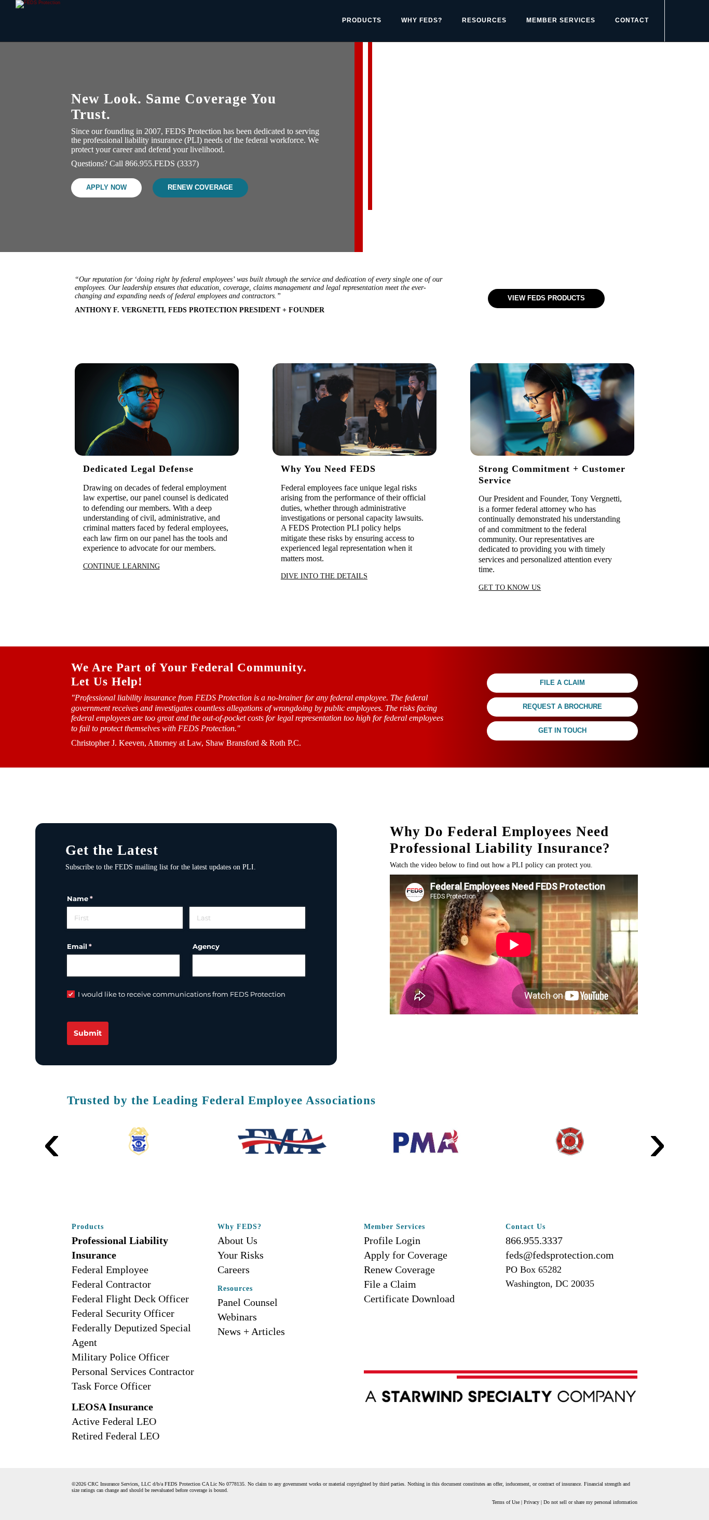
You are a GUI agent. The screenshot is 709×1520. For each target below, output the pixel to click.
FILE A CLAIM (562, 682)
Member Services (560, 20)
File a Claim (390, 1284)
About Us (237, 1240)
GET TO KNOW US (510, 587)
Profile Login (392, 1240)
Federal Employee (110, 1269)
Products (361, 20)
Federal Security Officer (123, 1313)
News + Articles (251, 1331)
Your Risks (240, 1255)
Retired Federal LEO (115, 1436)
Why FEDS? (421, 20)
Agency (206, 946)
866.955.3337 (534, 1240)
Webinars (237, 1317)
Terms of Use (506, 1502)
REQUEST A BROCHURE (562, 706)
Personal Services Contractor (133, 1371)
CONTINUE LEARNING (121, 566)
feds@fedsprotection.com (560, 1255)
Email (95, 946)
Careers (233, 1269)
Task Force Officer (111, 1386)
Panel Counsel (247, 1302)
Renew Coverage (399, 1269)
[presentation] (52, 1127)
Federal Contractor (111, 1284)
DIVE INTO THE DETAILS (324, 576)
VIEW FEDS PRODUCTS (546, 298)
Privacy (531, 1502)
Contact (632, 20)
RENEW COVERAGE (200, 187)
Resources (484, 20)
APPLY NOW (106, 187)
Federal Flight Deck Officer (130, 1298)
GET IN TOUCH (562, 730)
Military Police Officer (120, 1357)
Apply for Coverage (405, 1255)
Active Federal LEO (114, 1421)
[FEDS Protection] (38, 3)
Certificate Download (409, 1298)
